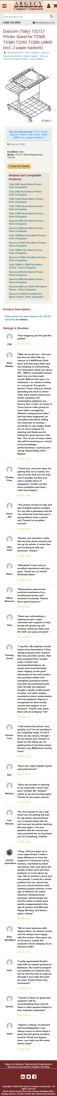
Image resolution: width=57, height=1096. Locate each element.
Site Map (45, 1067)
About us (9, 1064)
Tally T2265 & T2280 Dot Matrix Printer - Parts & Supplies (25, 266)
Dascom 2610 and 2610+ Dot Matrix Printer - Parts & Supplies (28, 288)
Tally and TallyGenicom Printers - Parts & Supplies (26, 54)
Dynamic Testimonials (26, 1064)
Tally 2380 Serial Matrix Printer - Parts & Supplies (26, 193)
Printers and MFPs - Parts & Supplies (23, 53)
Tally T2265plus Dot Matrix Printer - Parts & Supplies (28, 237)
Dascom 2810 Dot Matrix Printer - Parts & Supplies (26, 273)
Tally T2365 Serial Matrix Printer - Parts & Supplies (26, 215)
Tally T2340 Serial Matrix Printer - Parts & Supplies (26, 200)
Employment (44, 1064)
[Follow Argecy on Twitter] (28, 1077)
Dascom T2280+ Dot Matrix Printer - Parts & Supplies (28, 259)
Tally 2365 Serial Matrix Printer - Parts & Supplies (26, 186)
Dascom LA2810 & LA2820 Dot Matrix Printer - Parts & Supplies (26, 295)
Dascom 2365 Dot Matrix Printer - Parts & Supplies (26, 222)
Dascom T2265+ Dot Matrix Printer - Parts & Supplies (28, 244)
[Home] (4, 52)
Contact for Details (19, 166)
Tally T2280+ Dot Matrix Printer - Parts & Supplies (26, 251)
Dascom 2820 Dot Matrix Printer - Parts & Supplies (26, 280)
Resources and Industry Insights (23, 1067)
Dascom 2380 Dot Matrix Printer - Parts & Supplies (26, 229)
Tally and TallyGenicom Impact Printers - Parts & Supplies (25, 57)
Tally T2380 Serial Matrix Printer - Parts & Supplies (26, 207)
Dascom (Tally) (17, 144)
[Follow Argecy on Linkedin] (23, 1077)
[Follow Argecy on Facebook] (34, 1077)
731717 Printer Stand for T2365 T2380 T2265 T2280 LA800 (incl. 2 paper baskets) (28, 134)
